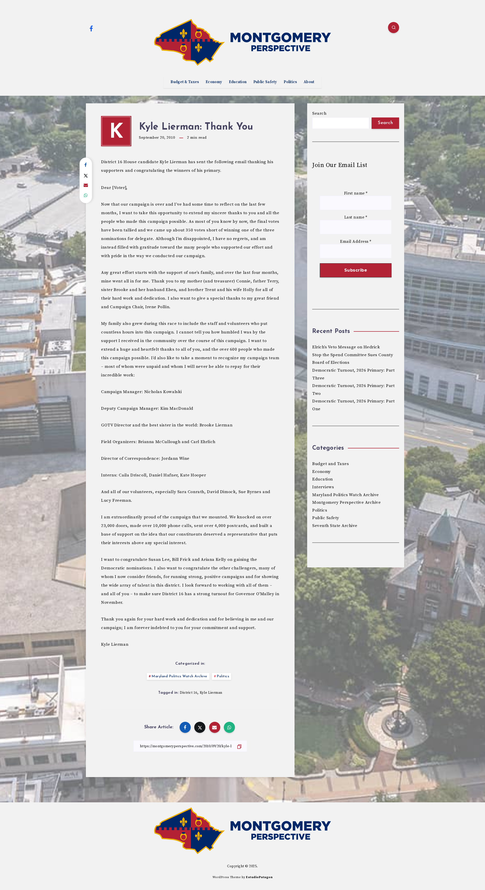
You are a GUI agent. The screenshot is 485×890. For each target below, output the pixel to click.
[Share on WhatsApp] (85, 195)
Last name (355, 217)
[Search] (393, 27)
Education (238, 82)
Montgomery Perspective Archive (346, 502)
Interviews (323, 487)
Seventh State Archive (334, 525)
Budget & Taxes (185, 82)
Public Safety (265, 82)
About (309, 82)
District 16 (188, 692)
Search (319, 113)
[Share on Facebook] (85, 165)
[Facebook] (91, 28)
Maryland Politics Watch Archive (179, 676)
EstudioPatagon (259, 877)
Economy (214, 82)
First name (356, 193)
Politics (290, 82)
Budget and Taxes (330, 464)
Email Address (355, 241)
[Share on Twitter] (85, 175)
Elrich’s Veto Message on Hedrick (346, 347)
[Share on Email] (85, 185)
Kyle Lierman (211, 692)
